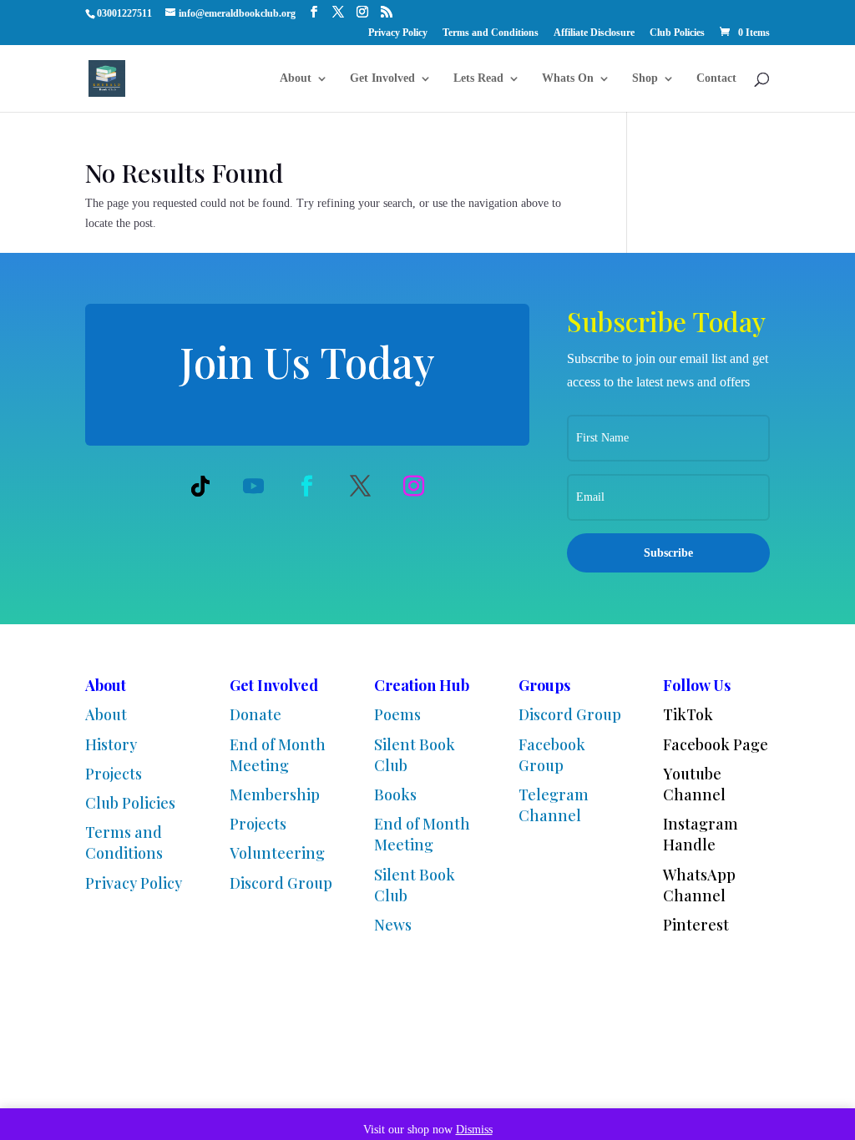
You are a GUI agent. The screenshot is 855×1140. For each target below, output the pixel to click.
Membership (275, 794)
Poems (397, 714)
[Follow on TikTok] (200, 486)
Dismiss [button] (474, 1129)
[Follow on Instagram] (414, 486)
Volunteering (277, 853)
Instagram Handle (700, 834)
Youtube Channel (694, 784)
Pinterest (696, 925)
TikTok (688, 714)
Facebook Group (552, 754)
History (111, 744)
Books (395, 794)
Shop (645, 78)
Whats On (568, 78)
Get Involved (382, 78)
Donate (255, 714)
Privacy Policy (398, 33)
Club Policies (677, 33)
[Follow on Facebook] (307, 486)
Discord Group (281, 883)
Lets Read (478, 78)
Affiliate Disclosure (594, 33)
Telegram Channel (554, 804)
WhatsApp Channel (699, 885)
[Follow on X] (361, 486)
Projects (113, 774)
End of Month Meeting (278, 754)
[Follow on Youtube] (254, 486)
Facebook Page (715, 744)
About (295, 78)
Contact (716, 78)
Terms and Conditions (491, 33)
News (393, 925)
